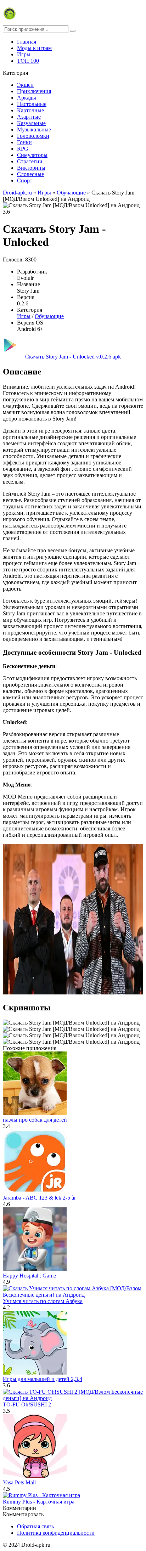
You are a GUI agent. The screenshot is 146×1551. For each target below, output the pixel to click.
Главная (26, 42)
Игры (23, 54)
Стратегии (30, 161)
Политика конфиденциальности (56, 1533)
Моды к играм (34, 48)
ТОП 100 (28, 61)
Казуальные (31, 123)
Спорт (24, 180)
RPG (22, 149)
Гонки (24, 142)
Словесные (30, 174)
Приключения (34, 91)
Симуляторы (32, 155)
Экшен (25, 85)
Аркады (26, 98)
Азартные (29, 117)
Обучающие (49, 316)
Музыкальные (34, 129)
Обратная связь (35, 1526)
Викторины (31, 168)
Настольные (31, 104)
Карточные (30, 110)
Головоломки (33, 136)
